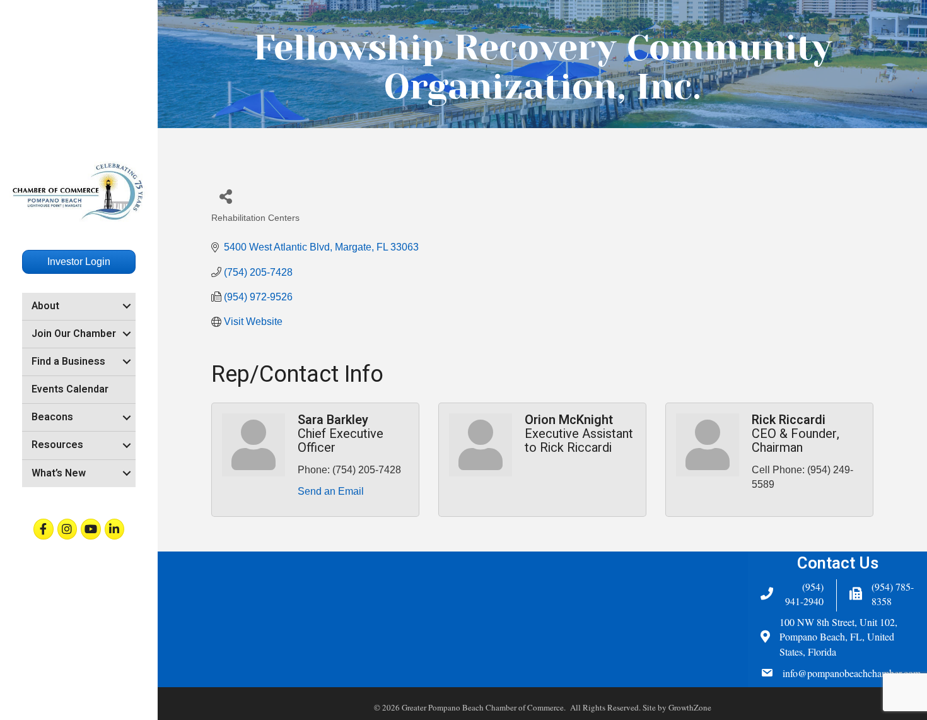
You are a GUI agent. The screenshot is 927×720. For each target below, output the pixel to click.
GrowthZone (689, 707)
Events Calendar (70, 389)
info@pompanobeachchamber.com (852, 673)
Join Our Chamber (74, 333)
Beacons (52, 417)
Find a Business (68, 361)
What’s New (59, 473)
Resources (57, 444)
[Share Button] (225, 196)
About (45, 306)
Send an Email (331, 491)
